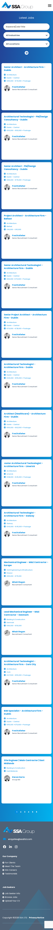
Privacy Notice (36, 917)
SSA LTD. (23, 917)
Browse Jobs (11, 897)
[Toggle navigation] (50, 5)
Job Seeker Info (12, 893)
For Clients (10, 862)
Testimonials (11, 873)
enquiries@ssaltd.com (20, 839)
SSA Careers (11, 870)
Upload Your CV (12, 900)
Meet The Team (12, 866)
